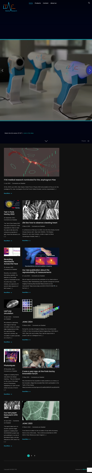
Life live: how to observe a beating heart (39, 223)
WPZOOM (85, 469)
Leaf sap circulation (8, 312)
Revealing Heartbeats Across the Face (11, 261)
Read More (7, 193)
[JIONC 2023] (40, 402)
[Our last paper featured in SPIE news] (12, 402)
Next (89, 70)
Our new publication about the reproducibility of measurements (36, 271)
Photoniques (9, 365)
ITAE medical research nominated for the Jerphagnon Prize (30, 180)
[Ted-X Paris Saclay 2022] (12, 201)
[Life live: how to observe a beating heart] (40, 201)
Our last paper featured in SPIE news (11, 415)
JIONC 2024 (27, 322)
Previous (2, 70)
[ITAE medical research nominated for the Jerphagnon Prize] (31, 149)
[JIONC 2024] (40, 300)
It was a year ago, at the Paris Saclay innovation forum (38, 372)
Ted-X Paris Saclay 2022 (9, 213)
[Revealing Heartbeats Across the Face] (12, 248)
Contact (45, 3)
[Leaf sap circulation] (12, 300)
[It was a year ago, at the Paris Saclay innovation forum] (40, 350)
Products (38, 3)
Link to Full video (28, 133)
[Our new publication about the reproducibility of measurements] (40, 248)
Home (31, 3)
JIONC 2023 (27, 423)
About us (53, 3)
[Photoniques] (12, 350)
